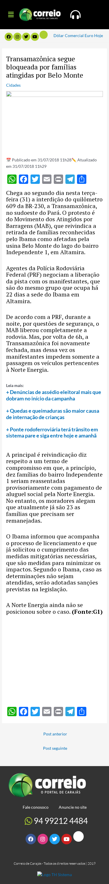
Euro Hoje (94, 35)
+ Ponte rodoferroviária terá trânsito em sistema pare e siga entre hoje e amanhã (52, 432)
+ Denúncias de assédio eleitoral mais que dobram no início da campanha (53, 395)
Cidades (13, 85)
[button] (11, 14)
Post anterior (55, 733)
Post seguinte (55, 748)
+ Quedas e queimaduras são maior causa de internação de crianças (52, 413)
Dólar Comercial (68, 35)
